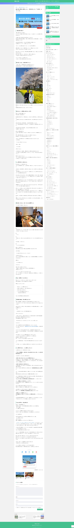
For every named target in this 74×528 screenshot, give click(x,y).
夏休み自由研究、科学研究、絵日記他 (52, 67)
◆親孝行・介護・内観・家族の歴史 (52, 157)
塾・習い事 (49, 97)
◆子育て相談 (48, 47)
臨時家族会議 (49, 141)
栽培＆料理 (49, 109)
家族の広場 (16, 1)
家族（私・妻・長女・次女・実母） (52, 154)
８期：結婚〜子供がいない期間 (51, 188)
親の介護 (48, 160)
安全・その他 (49, 88)
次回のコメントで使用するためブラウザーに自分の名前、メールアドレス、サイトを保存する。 (29, 507)
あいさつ (48, 73)
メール (17, 500)
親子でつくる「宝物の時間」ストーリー (52, 191)
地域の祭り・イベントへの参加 (51, 113)
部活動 (48, 100)
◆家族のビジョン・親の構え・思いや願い (52, 130)
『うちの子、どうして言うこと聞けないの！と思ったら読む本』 (25, 422)
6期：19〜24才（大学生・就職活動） (52, 185)
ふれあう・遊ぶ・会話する (51, 54)
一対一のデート (49, 60)
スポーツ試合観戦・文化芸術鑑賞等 (52, 112)
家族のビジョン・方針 (50, 132)
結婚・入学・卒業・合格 (50, 128)
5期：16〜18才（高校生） (51, 184)
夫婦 (48, 147)
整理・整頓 (49, 85)
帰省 (48, 119)
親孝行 (48, 159)
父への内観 (49, 163)
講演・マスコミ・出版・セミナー (52, 172)
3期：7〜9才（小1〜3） (50, 181)
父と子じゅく (49, 66)
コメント (17, 486)
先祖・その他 (49, 166)
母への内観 (49, 162)
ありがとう (49, 75)
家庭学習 (48, 96)
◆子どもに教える (49, 63)
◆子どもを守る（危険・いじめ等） (52, 49)
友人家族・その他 (50, 156)
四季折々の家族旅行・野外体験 (51, 106)
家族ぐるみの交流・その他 (51, 116)
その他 (48, 70)
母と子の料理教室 (50, 69)
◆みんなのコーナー (49, 190)
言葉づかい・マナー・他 (50, 76)
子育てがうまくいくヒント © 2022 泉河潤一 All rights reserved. (37, 3)
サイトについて (49, 169)
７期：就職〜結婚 (50, 187)
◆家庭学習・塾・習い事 (50, 94)
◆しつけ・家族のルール (50, 72)
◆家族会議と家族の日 (50, 138)
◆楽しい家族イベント (50, 103)
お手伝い (48, 91)
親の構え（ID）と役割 (50, 135)
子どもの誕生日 (49, 122)
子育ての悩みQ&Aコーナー (51, 193)
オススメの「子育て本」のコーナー (52, 194)
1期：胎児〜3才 (49, 178)
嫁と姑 (48, 150)
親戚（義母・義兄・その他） (51, 153)
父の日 (48, 125)
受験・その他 (49, 61)
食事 (48, 82)
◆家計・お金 (48, 51)
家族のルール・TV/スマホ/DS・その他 (52, 79)
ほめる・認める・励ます (50, 57)
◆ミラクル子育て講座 (50, 199)
